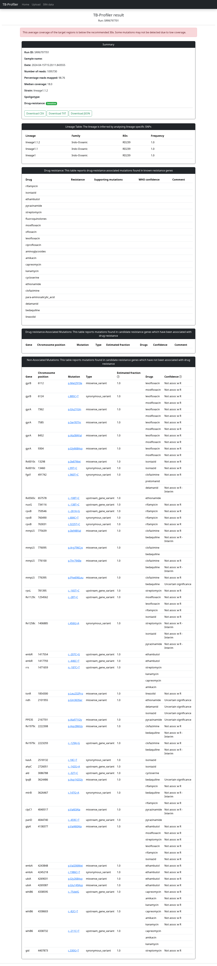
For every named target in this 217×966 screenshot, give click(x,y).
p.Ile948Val (74, 530)
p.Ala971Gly (75, 719)
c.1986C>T (74, 872)
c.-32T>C (73, 773)
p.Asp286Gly (75, 726)
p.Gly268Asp (75, 878)
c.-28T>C (73, 597)
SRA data (48, 4)
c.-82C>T (73, 911)
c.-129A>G (74, 743)
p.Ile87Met (74, 461)
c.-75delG (73, 892)
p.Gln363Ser (75, 700)
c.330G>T (73, 950)
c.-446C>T (73, 661)
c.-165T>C (73, 590)
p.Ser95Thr (74, 422)
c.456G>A (73, 623)
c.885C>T (73, 396)
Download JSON (80, 113)
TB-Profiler (10, 4)
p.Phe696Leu (75, 577)
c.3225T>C (74, 524)
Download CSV (35, 113)
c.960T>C (73, 474)
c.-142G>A (74, 766)
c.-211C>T (73, 931)
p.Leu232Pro (75, 693)
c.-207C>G (74, 654)
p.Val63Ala (74, 809)
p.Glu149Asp (75, 885)
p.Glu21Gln (74, 409)
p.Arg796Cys (75, 547)
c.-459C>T (73, 820)
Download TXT (57, 113)
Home (25, 4)
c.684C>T (73, 517)
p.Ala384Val (75, 435)
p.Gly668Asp (75, 448)
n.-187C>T (74, 667)
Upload (36, 4)
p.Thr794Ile (74, 560)
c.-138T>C (73, 504)
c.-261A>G (74, 511)
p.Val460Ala (75, 826)
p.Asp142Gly (75, 779)
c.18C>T (72, 760)
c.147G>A (73, 792)
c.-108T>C (73, 498)
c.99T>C (72, 468)
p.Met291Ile (75, 383)
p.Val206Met (75, 865)
